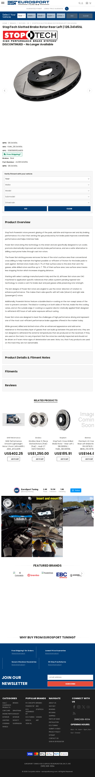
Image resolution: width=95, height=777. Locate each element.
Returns (52, 712)
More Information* (52, 653)
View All (29, 723)
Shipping (52, 716)
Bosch (28, 720)
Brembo (39, 703)
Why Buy (52, 706)
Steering (5, 723)
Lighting (5, 720)
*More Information (18, 653)
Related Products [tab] (46, 400)
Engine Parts (7, 714)
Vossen (39, 717)
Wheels (5, 727)
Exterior (5, 717)
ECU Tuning (53, 725)
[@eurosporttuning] (16, 490)
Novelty (16, 720)
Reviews (52, 709)
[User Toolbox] (82, 3)
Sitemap (52, 735)
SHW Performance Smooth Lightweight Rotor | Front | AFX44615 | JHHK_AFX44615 (14, 445)
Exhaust (16, 714)
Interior (16, 717)
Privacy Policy (54, 732)
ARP (37, 720)
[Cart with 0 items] (90, 3)
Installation (54, 722)
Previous (4, 90)
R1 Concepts (30, 703)
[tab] (47, 222)
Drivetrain (17, 711)
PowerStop (30, 706)
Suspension (17, 723)
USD (79, 740)
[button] (87, 3)
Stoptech (39, 709)
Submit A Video (54, 729)
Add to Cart (15, 459)
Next (89, 90)
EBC (37, 706)
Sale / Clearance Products (6, 705)
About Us (52, 703)
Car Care (6, 711)
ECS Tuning (30, 717)
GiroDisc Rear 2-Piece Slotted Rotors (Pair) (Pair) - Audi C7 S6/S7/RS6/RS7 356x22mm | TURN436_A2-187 (38, 445)
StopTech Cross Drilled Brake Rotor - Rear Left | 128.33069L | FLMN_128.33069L (63, 445)
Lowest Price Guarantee (53, 9)
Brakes (15, 703)
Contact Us (54, 738)
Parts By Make (54, 719)
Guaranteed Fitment (34, 9)
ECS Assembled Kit (30, 711)
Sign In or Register (56, 741)
